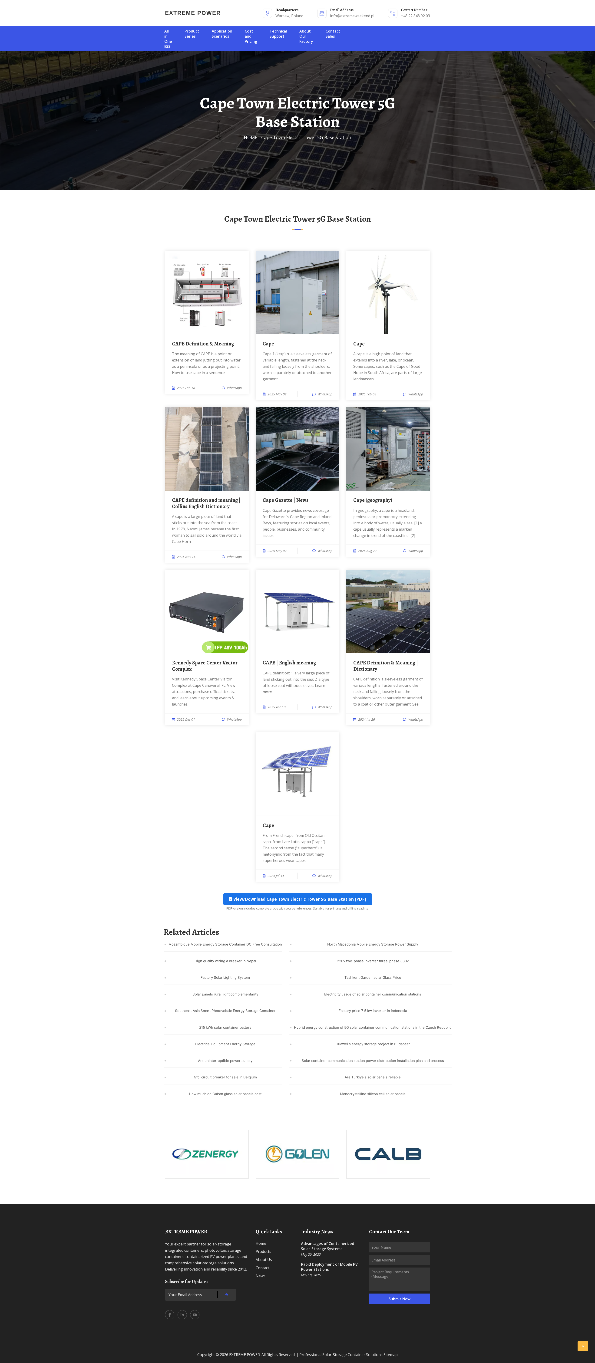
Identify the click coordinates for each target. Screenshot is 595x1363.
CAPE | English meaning (289, 663)
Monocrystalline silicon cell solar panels (373, 1094)
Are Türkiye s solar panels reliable (373, 1077)
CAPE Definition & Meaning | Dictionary (385, 666)
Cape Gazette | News (285, 500)
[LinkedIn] (182, 1314)
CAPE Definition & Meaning (203, 344)
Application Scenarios (222, 34)
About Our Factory (306, 36)
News (260, 1275)
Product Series (192, 34)
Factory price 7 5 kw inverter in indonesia (373, 1010)
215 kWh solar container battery (225, 1027)
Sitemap (390, 1354)
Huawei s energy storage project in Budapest (373, 1044)
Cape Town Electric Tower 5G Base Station (306, 137)
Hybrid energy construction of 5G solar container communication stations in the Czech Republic (372, 1027)
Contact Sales (333, 34)
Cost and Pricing (251, 36)
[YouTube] (194, 1314)
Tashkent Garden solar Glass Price (372, 977)
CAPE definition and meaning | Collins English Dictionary (206, 503)
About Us (264, 1259)
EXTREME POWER (193, 13)
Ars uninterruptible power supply (225, 1060)
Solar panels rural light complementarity (225, 994)
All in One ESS (168, 39)
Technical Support (278, 34)
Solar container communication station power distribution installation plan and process (373, 1060)
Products (263, 1251)
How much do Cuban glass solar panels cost (225, 1094)
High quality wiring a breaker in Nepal (225, 961)
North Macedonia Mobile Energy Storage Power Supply (372, 944)
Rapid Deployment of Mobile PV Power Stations (329, 1267)
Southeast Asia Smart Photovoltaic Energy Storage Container (225, 1010)
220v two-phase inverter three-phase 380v (373, 961)
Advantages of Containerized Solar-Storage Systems (327, 1246)
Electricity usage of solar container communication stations (372, 994)
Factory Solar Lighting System (225, 977)
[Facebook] (169, 1314)
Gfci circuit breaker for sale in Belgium (225, 1077)
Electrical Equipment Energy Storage (225, 1044)
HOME (250, 137)
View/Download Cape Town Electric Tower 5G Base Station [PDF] (299, 899)
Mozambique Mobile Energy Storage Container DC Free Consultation (225, 944)
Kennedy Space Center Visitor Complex (205, 666)
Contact (262, 1267)
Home (261, 1243)
